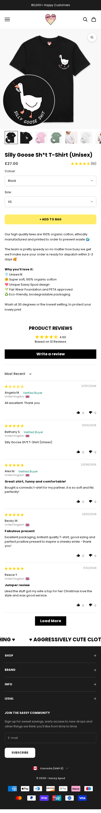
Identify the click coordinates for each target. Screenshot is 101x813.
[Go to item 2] (26, 137)
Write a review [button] (50, 354)
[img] (14, 386)
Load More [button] (50, 621)
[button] (81, 163)
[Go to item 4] (56, 137)
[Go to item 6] (86, 137)
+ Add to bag (50, 219)
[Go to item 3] (41, 137)
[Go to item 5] (71, 137)
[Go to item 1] (11, 137)
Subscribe (20, 753)
